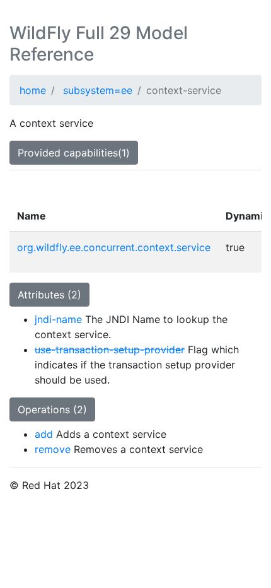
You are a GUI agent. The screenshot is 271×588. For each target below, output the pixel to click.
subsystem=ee (97, 90)
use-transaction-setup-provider (110, 349)
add (44, 434)
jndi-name (58, 319)
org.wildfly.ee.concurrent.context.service (113, 247)
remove (53, 449)
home (33, 90)
